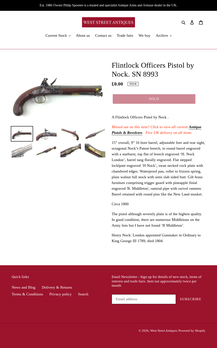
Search (83, 294)
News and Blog (23, 287)
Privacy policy (60, 294)
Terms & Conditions (27, 294)
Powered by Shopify (191, 330)
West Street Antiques (163, 330)
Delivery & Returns (57, 287)
